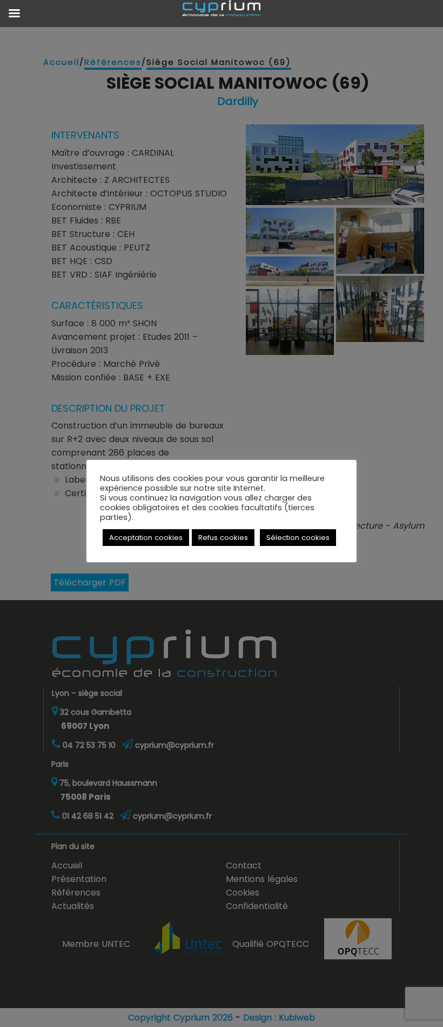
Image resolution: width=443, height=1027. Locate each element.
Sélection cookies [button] (298, 537)
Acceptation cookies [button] (146, 537)
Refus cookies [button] (223, 537)
